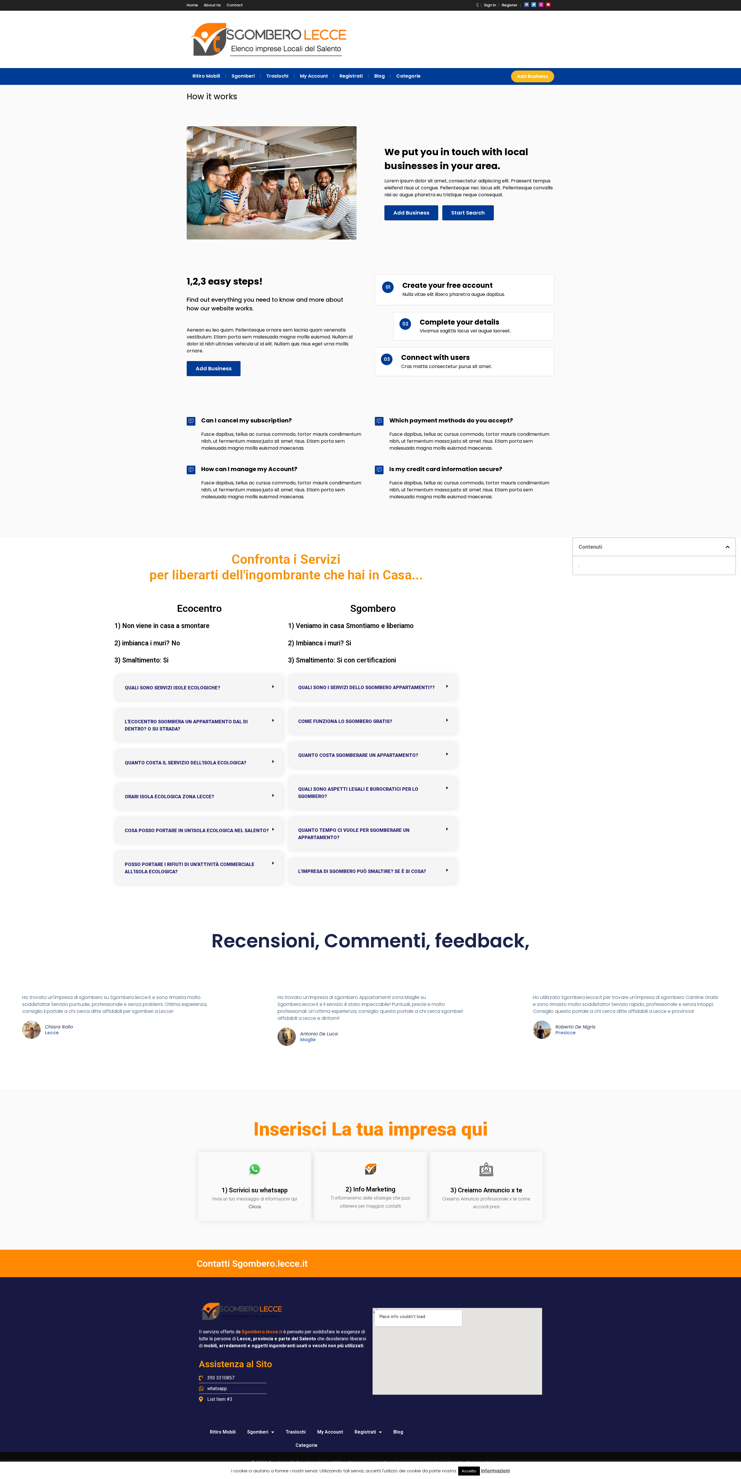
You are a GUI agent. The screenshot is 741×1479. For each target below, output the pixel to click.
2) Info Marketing (370, 1189)
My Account (330, 1432)
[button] (477, 5)
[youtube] (548, 4)
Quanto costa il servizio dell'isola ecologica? (185, 763)
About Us (212, 5)
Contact (235, 5)
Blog (398, 1432)
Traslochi (296, 1432)
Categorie (307, 1445)
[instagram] (541, 4)
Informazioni (495, 1471)
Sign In (490, 5)
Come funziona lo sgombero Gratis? (345, 721)
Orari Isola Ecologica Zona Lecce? (169, 796)
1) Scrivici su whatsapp (254, 1190)
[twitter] (533, 4)
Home (192, 5)
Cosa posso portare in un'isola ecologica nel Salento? (197, 830)
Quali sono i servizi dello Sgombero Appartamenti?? (366, 687)
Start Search (468, 212)
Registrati (365, 1432)
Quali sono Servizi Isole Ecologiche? (172, 688)
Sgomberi (257, 1432)
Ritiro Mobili (223, 1432)
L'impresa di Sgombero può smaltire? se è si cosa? (362, 871)
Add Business (532, 76)
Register (510, 5)
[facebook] (526, 4)
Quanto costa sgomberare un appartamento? (358, 755)
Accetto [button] (469, 1471)
